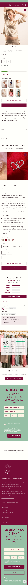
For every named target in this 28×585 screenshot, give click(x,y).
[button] (5, 65)
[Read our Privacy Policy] (23, 427)
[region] (14, 449)
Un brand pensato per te (7, 512)
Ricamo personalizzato (10, 185)
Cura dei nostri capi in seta (7, 515)
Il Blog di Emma (5, 517)
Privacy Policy (4, 522)
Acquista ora (14, 105)
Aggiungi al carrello (14, 100)
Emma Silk (4, 183)
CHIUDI (14, 572)
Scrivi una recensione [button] (14, 296)
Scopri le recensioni (14, 378)
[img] (4, 306)
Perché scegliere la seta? (7, 510)
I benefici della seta (6, 505)
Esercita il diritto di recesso (7, 498)
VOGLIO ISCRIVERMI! (14, 435)
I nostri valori (4, 507)
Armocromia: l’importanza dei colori (9, 502)
